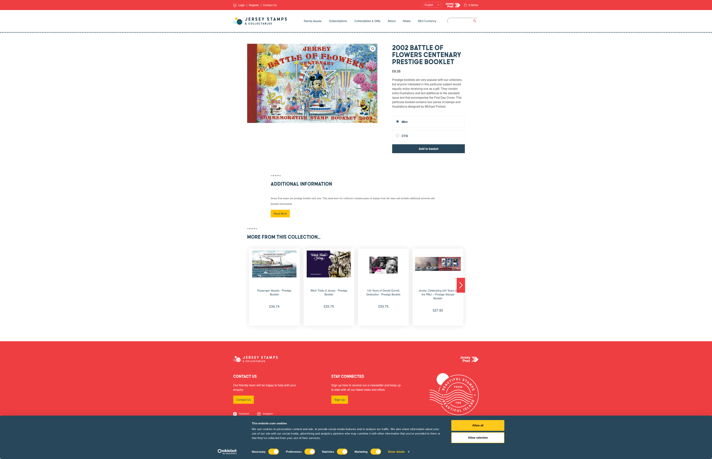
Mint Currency (427, 21)
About (391, 21)
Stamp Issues (313, 21)
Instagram (267, 413)
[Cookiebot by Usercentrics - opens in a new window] (227, 452)
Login (241, 5)
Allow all (477, 425)
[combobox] (462, 21)
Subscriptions (338, 21)
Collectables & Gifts (367, 21)
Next (461, 285)
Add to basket (428, 149)
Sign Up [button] (339, 399)
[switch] (309, 452)
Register (254, 5)
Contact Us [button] (243, 399)
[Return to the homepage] (260, 21)
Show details (396, 451)
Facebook (243, 413)
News (407, 21)
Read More (280, 213)
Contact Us (270, 5)
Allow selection (478, 437)
